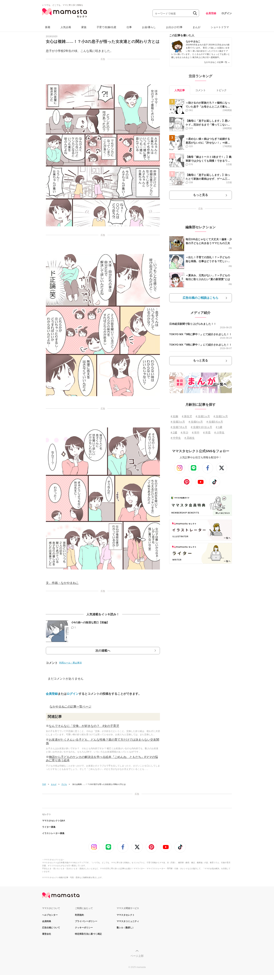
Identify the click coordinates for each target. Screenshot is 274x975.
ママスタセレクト (126, 915)
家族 (83, 27)
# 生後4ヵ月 (196, 421)
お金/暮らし (149, 27)
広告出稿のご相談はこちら (200, 297)
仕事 (129, 27)
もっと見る (200, 194)
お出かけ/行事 (174, 27)
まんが (196, 27)
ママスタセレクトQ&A (53, 820)
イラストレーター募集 (53, 833)
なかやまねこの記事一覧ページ (70, 706)
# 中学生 (176, 437)
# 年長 (207, 432)
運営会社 (46, 934)
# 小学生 (219, 432)
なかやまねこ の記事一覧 (217, 62)
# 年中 (195, 432)
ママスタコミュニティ (128, 921)
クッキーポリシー (84, 927)
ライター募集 (49, 827)
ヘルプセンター (50, 915)
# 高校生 (190, 437)
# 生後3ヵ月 (178, 421)
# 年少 (184, 432)
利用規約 (79, 915)
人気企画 (66, 27)
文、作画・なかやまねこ (62, 582)
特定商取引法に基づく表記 (88, 934)
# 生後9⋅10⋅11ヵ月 (201, 427)
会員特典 (46, 921)
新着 (47, 27)
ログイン (226, 13)
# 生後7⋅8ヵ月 (179, 427)
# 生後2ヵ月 (221, 416)
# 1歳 (219, 427)
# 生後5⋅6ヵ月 (215, 421)
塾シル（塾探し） (126, 927)
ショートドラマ (220, 27)
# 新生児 (187, 416)
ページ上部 (137, 955)
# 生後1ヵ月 (203, 416)
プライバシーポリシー (86, 921)
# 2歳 (174, 432)
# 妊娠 (174, 416)
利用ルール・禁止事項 (70, 662)
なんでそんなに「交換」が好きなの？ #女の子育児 (84, 725)
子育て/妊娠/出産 (106, 27)
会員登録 (211, 13)
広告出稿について (51, 927)
